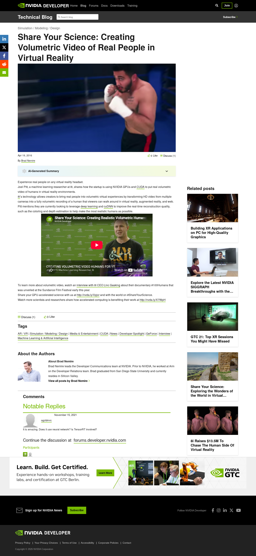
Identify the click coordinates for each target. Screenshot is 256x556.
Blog (83, 5)
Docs (104, 5)
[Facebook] (213, 510)
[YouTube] (238, 510)
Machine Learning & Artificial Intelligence (43, 338)
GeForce (151, 334)
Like (155, 155)
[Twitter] (231, 510)
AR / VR (23, 334)
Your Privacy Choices (46, 542)
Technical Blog (35, 16)
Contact (127, 542)
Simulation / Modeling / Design (39, 28)
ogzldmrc (46, 420)
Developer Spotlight (131, 334)
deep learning (89, 206)
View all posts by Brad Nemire (68, 381)
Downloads (117, 5)
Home (74, 5)
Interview (164, 334)
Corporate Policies (108, 542)
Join (227, 5)
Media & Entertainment (84, 334)
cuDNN (108, 206)
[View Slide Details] (128, 473)
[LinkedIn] (225, 510)
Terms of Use (69, 542)
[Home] (30, 5)
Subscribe (229, 17)
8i (19, 197)
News (113, 334)
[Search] (216, 5)
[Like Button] (149, 155)
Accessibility (87, 542)
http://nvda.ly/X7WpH (153, 300)
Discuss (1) (169, 155)
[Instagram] (218, 510)
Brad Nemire (28, 160)
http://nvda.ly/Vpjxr (88, 295)
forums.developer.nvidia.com (100, 440)
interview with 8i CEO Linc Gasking (98, 285)
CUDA (141, 187)
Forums (93, 5)
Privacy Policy (22, 542)
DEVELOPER (56, 5)
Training (132, 5)
